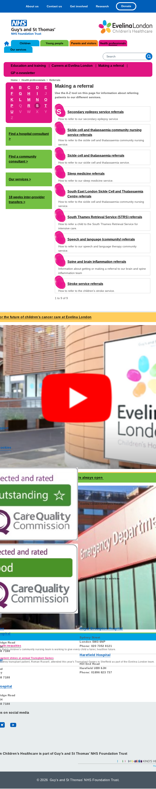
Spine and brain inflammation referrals (96, 261)
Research (102, 6)
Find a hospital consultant (29, 134)
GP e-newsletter (23, 73)
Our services (18, 49)
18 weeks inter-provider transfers (27, 199)
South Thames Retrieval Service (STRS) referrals (104, 217)
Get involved (79, 6)
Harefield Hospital (95, 655)
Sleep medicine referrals (86, 173)
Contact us (54, 6)
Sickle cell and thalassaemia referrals (95, 155)
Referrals (54, 80)
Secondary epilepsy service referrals (95, 112)
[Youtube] (13, 725)
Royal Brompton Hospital (101, 629)
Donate (126, 6)
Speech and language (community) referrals (101, 239)
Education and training (28, 65)
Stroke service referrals (85, 284)
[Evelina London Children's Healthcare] (125, 27)
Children (25, 43)
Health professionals (113, 43)
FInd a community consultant (22, 159)
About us (32, 6)
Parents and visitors (83, 43)
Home (7, 43)
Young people (54, 43)
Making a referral (111, 65)
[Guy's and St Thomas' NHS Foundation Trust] (30, 27)
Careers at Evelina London (72, 65)
